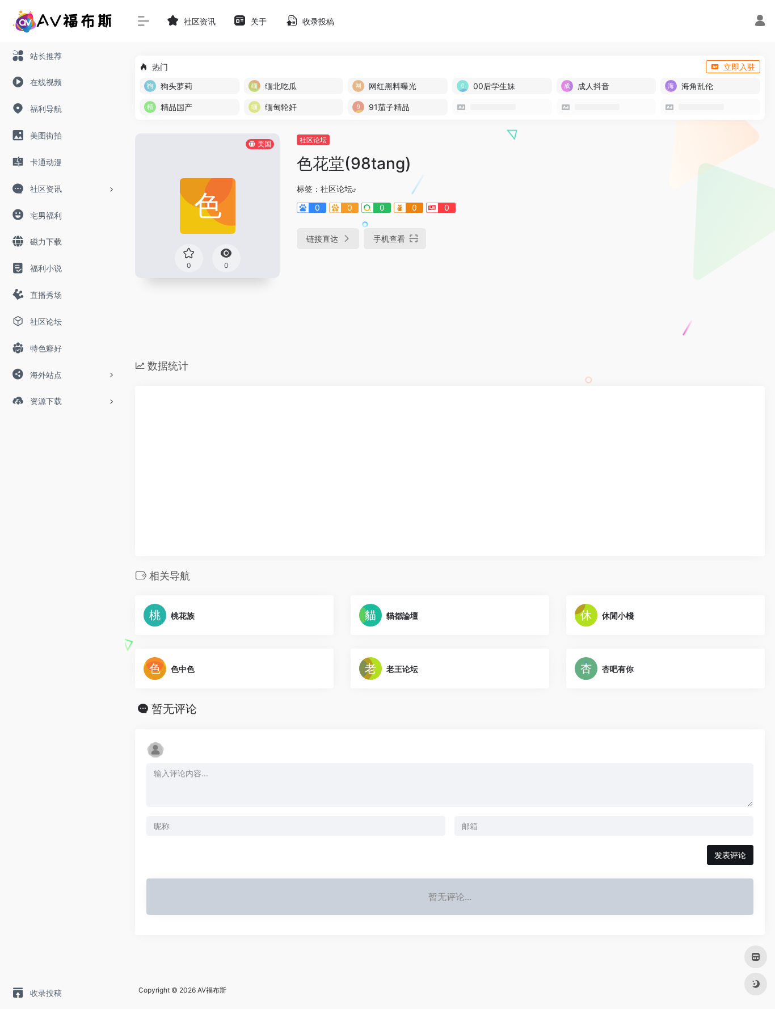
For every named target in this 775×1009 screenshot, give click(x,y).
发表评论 (730, 855)
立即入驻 (739, 67)
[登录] (760, 22)
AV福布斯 (211, 990)
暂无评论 (174, 709)
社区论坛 (313, 140)
